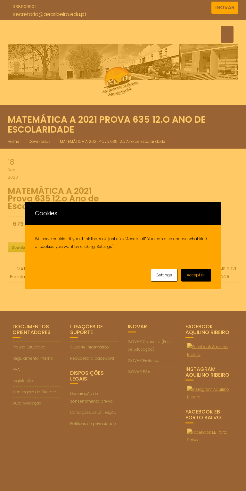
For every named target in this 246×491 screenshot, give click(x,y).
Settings (164, 275)
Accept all (196, 275)
